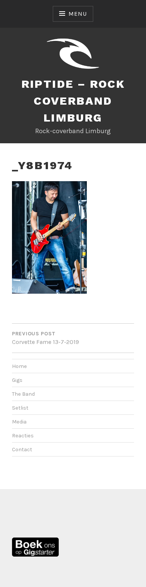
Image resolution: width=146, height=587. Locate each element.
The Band (23, 394)
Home (19, 366)
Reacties (23, 435)
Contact (22, 449)
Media (19, 422)
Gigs (17, 380)
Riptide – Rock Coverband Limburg (73, 100)
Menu (77, 13)
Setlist (20, 408)
